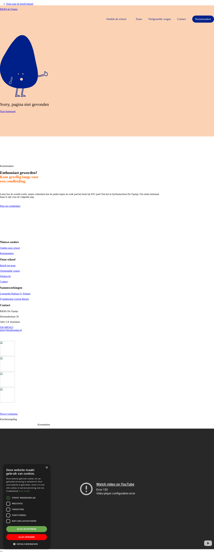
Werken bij (5, 276)
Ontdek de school (116, 19)
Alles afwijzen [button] (26, 537)
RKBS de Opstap (8, 9)
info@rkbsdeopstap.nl (11, 330)
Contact (181, 19)
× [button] (46, 467)
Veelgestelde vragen (159, 19)
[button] (26, 544)
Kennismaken (203, 19)
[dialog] (26, 506)
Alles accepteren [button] (26, 529)
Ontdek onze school (10, 248)
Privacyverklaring (9, 414)
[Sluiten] (1, 551)
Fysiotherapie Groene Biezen (14, 299)
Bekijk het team (8, 265)
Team (139, 19)
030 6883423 (6, 327)
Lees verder (24, 491)
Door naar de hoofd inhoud (19, 4)
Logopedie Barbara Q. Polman (15, 293)
